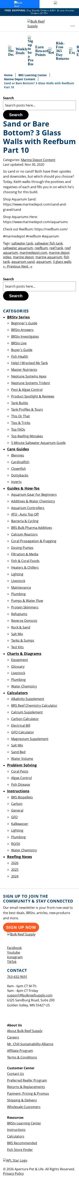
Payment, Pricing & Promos (28, 1093)
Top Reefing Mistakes (27, 436)
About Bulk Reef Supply (24, 1031)
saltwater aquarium (18, 248)
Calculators (15, 1136)
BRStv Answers (22, 330)
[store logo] (39, 23)
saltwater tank (22, 243)
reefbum (41, 248)
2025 (14, 869)
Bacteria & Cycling (24, 521)
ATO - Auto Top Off (25, 514)
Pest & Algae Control (27, 389)
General (17, 810)
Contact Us (15, 1073)
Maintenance (21, 587)
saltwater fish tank (49, 243)
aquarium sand (23, 261)
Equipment (19, 660)
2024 (14, 876)
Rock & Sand (20, 627)
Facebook (14, 948)
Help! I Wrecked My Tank (29, 363)
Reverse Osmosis (24, 620)
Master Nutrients (24, 369)
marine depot (23, 257)
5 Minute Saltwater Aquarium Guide (38, 443)
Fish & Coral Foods (25, 561)
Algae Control (21, 778)
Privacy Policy (13, 1173)
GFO (14, 817)
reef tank (56, 248)
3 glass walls (62, 261)
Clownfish (18, 468)
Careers (13, 1037)
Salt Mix (17, 634)
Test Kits (17, 647)
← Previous (12, 266)
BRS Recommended (22, 1143)
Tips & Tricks (20, 423)
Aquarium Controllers (27, 508)
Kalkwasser (19, 823)
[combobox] (39, 105)
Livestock (18, 581)
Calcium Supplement (27, 712)
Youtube (13, 952)
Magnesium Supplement (29, 739)
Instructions (16, 1129)
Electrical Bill (20, 725)
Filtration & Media (24, 554)
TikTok (11, 962)
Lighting (17, 574)
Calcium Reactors (24, 534)
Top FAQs (18, 429)
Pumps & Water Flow (27, 600)
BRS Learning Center (33, 75)
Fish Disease (20, 784)
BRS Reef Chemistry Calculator (34, 705)
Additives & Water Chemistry (33, 501)
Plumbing (18, 594)
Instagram (15, 957)
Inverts (16, 482)
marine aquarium (48, 257)
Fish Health (19, 356)
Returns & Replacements (26, 1087)
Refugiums (19, 614)
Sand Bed (18, 752)
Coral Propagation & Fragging (33, 541)
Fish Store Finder (20, 1149)
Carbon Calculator (25, 719)
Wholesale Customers (24, 1107)
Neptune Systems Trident (30, 383)
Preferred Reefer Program (27, 1080)
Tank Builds (19, 403)
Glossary (18, 666)
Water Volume (22, 758)
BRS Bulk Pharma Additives (31, 527)
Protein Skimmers (24, 607)
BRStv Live (19, 343)
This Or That (20, 416)
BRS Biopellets (22, 797)
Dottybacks (19, 475)
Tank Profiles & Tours (27, 409)
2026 (14, 863)
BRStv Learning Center (24, 1123)
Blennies (17, 455)
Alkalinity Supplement (27, 699)
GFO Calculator (22, 732)
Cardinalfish (20, 462)
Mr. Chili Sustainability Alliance (30, 1044)
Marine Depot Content (20, 79)
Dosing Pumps (22, 547)
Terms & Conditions (22, 1057)
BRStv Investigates (25, 336)
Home (8, 75)
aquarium (43, 261)
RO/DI (15, 843)
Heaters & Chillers (25, 567)
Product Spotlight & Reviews (32, 396)
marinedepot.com (33, 252)
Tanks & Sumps (22, 640)
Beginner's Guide (24, 323)
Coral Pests (19, 771)
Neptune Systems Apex (28, 376)
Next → (26, 266)
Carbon (16, 803)
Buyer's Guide (21, 350)
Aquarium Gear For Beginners (34, 494)
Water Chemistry (24, 686)
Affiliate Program (20, 1050)
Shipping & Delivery (22, 1100)
